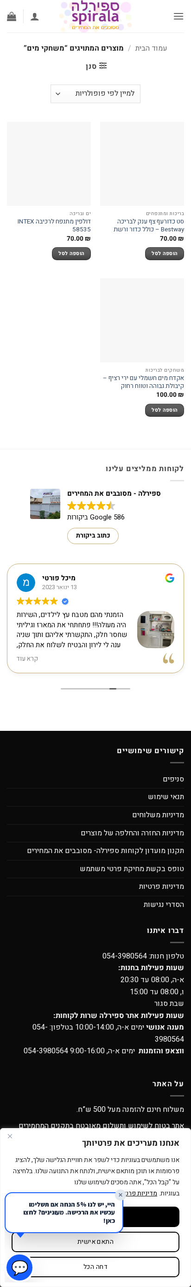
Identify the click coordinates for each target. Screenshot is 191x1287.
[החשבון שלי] (34, 16)
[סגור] (9, 1136)
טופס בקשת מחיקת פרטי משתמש (132, 868)
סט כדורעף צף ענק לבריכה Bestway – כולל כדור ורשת (149, 226)
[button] (178, 16)
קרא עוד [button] (27, 659)
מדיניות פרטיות (161, 886)
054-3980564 (124, 956)
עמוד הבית (151, 48)
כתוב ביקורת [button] (93, 535)
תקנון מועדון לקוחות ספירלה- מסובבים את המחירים (105, 850)
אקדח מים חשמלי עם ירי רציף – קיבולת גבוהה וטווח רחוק (143, 382)
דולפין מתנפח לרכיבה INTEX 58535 (54, 226)
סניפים (173, 779)
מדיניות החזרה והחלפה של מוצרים (132, 833)
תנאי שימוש (166, 796)
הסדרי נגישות (164, 904)
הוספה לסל (165, 253)
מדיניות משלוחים (158, 815)
